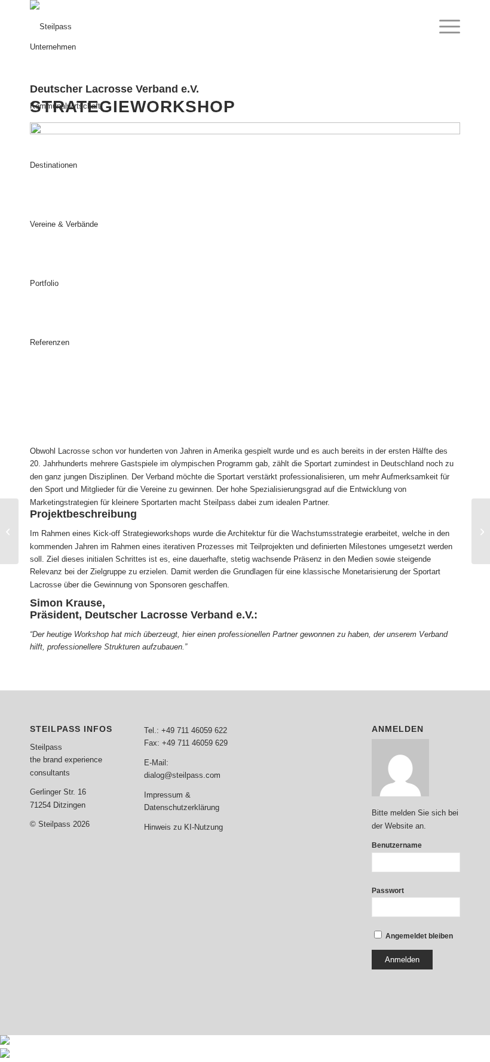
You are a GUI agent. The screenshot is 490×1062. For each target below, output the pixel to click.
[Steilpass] (51, 27)
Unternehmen (53, 46)
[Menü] (443, 27)
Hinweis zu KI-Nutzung (183, 827)
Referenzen (49, 342)
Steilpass (46, 747)
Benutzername (397, 845)
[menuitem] (443, 27)
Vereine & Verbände (64, 224)
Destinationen (53, 165)
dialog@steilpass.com (182, 775)
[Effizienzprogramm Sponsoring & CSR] (480, 531)
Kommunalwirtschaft (65, 105)
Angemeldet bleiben (418, 936)
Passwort (388, 890)
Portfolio (44, 283)
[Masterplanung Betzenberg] (9, 531)
